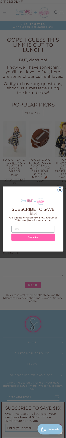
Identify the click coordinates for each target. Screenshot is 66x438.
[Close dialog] (60, 190)
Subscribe (33, 237)
